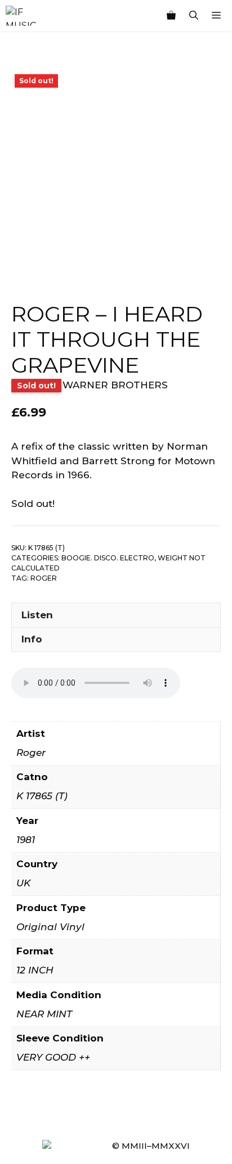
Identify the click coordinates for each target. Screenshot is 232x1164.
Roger (43, 578)
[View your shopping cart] (171, 15)
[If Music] (21, 15)
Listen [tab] (37, 615)
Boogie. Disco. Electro (107, 558)
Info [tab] (31, 639)
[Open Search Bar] (193, 15)
